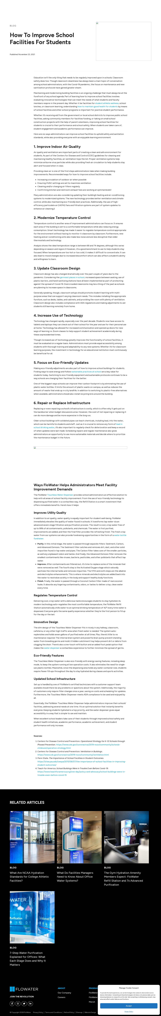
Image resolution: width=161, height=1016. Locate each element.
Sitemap (79, 1012)
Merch (92, 1002)
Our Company (64, 992)
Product (94, 988)
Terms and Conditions (53, 1012)
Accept (129, 1006)
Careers (61, 997)
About (61, 988)
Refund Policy (69, 1012)
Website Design (90, 1012)
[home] (24, 989)
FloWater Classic (97, 992)
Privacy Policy (129, 1011)
